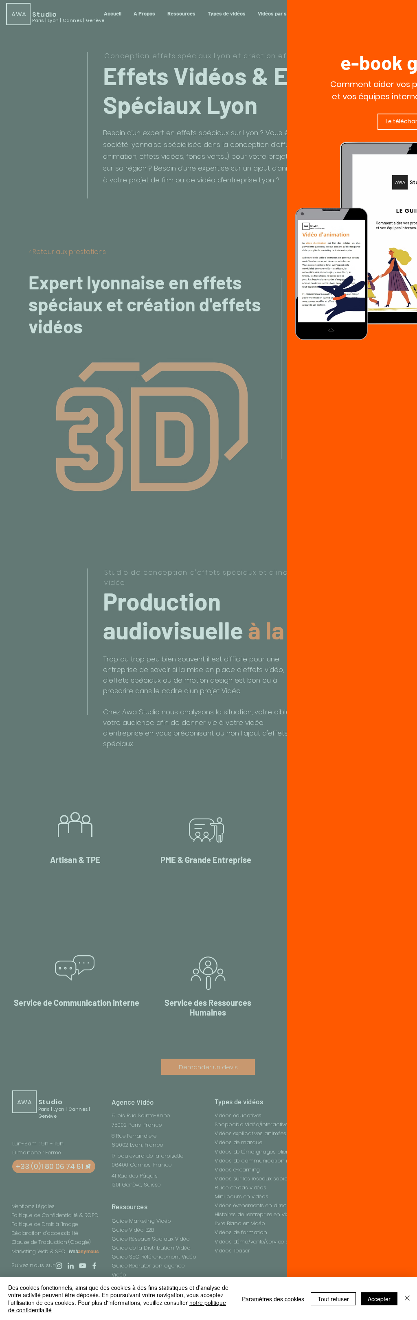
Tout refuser (333, 1299)
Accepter (379, 1299)
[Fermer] (407, 1298)
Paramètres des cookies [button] (273, 1299)
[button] (388, 13)
